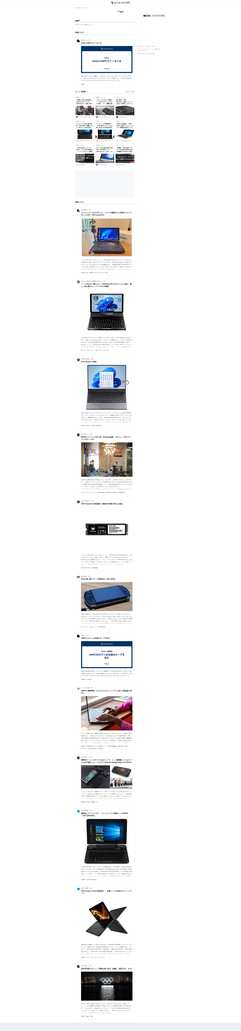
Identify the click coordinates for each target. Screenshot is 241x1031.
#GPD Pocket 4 (86, 425)
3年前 (91, 501)
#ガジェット (90, 350)
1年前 (89, 209)
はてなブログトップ (142, 50)
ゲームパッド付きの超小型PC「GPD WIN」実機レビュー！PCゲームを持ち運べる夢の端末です (84, 126)
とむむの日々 (84, 434)
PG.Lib (83, 40)
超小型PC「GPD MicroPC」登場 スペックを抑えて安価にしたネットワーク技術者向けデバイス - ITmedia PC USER (124, 102)
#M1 (91, 1016)
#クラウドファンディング (88, 492)
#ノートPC (90, 957)
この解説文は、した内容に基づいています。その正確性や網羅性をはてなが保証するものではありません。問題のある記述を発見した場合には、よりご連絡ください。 (84, 25)
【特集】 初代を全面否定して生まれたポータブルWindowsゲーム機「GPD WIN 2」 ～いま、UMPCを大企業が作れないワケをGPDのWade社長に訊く (84, 102)
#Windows (121, 746)
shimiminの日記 (85, 359)
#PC (97, 350)
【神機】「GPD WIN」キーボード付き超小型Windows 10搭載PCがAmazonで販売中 (124, 150)
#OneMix (100, 748)
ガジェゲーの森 (85, 688)
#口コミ (83, 350)
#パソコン (84, 748)
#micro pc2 (84, 272)
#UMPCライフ (102, 746)
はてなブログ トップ (82, 7)
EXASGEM (84, 576)
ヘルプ (152, 49)
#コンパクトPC (104, 350)
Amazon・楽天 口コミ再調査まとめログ (91, 281)
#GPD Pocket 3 (86, 568)
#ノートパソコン (100, 957)
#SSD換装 (95, 568)
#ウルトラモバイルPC (101, 272)
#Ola (88, 802)
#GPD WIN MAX (92, 879)
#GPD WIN (121, 492)
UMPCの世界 (84, 810)
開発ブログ (157, 49)
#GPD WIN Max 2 (97, 425)
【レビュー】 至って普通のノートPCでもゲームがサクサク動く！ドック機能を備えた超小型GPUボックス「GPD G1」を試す (104, 102)
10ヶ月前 (88, 40)
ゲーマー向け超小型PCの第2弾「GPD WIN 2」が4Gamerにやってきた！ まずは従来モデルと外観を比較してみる (104, 150)
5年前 (91, 688)
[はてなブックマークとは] (87, 92)
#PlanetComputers (111, 492)
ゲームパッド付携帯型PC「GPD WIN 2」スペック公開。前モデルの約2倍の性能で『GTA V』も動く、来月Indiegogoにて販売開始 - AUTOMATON (104, 126)
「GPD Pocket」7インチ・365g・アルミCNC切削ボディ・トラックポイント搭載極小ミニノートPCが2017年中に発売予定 (84, 150)
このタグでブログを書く (158, 15)
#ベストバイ (84, 627)
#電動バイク (94, 802)
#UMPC (91, 272)
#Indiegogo (101, 492)
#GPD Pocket (92, 748)
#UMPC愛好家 (112, 746)
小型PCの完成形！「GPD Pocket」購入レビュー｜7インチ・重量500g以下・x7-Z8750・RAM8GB (124, 126)
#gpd (82, 84)
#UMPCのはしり (92, 746)
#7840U (89, 679)
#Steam (83, 802)
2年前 (91, 359)
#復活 (83, 1016)
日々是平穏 (84, 209)
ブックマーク (80, 97)
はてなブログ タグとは (143, 49)
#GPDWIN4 (101, 627)
